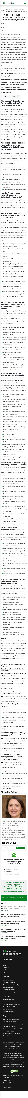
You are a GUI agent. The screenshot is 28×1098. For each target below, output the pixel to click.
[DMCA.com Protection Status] (14, 1071)
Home (2, 11)
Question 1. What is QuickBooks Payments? (12, 670)
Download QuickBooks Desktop (11, 985)
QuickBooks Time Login (9, 982)
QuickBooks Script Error (9, 1009)
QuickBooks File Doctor (9, 987)
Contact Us (6, 967)
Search (21, 848)
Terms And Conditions (9, 1083)
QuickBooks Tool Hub (8, 980)
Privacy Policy (7, 1080)
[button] (14, 670)
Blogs (4, 965)
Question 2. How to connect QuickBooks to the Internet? (11, 693)
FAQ (4, 972)
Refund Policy (7, 1087)
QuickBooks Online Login (9, 992)
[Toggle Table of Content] (17, 96)
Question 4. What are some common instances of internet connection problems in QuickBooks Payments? (12, 757)
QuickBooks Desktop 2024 (10, 989)
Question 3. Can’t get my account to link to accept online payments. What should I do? (13, 734)
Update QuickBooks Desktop (10, 1002)
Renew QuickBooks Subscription (11, 1006)
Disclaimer (6, 1085)
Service (5, 970)
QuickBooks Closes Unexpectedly (11, 1004)
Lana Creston (6, 820)
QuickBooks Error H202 (9, 1011)
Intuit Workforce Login (9, 999)
